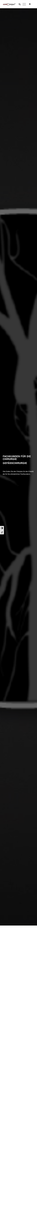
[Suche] (19, 4)
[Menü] (23, 4)
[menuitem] (19, 4)
